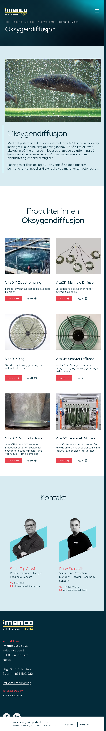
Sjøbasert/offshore (25, 22)
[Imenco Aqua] (18, 629)
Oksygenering (47, 22)
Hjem (7, 22)
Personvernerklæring (17, 683)
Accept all (84, 724)
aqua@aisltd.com (13, 690)
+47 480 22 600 (12, 695)
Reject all (69, 724)
